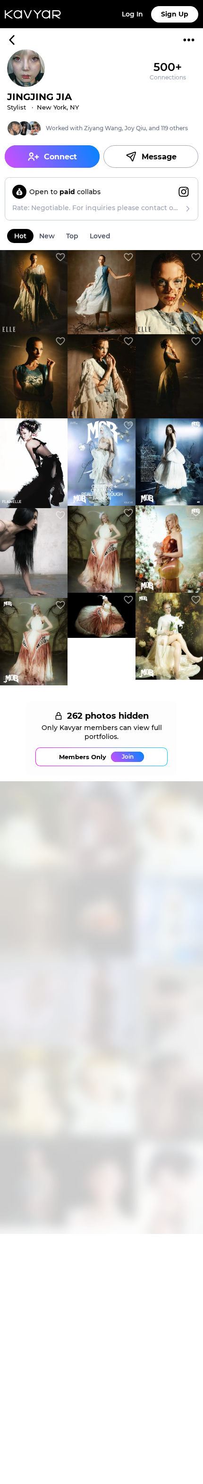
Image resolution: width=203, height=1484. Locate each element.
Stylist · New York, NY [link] (43, 107)
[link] (34, 292)
